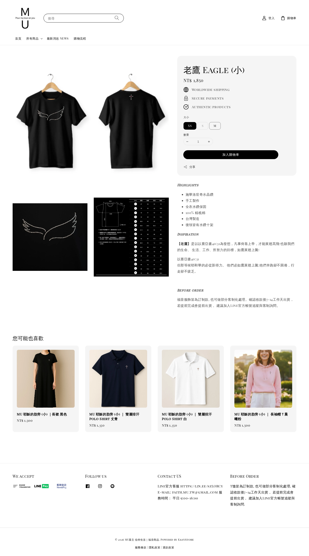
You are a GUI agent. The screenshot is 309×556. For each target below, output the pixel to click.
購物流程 (80, 38)
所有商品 (32, 38)
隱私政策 (154, 547)
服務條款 (141, 547)
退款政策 (168, 547)
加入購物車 (230, 154)
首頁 (18, 38)
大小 (186, 117)
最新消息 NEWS (58, 38)
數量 (186, 134)
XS (190, 126)
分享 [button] (192, 167)
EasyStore (186, 539)
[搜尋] (117, 18)
